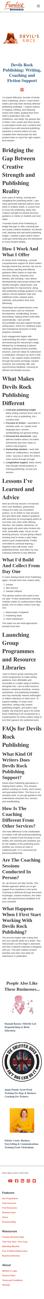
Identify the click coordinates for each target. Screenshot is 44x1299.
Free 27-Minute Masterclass (15, 1251)
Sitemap (6, 1285)
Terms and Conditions (12, 1280)
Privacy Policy (8, 1275)
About (5, 1217)
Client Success (9, 1203)
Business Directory (11, 1256)
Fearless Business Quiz (13, 1237)
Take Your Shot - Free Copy (15, 1242)
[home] (14, 5)
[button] (37, 6)
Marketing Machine (11, 1246)
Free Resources (9, 1208)
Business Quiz (9, 1212)
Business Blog (9, 1222)
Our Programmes (10, 1198)
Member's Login (9, 1271)
